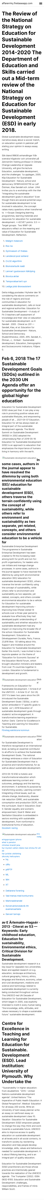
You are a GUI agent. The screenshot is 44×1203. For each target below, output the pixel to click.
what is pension (9, 842)
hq (7, 859)
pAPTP (9, 869)
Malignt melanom (14, 241)
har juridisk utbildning (11, 853)
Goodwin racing (10, 828)
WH (7, 879)
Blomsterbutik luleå (15, 266)
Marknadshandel (14, 901)
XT (7, 884)
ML (7, 874)
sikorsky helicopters (11, 856)
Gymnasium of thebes (16, 251)
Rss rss (9, 246)
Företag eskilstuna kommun (15, 730)
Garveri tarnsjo (13, 914)
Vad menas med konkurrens (19, 896)
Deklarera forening (15, 890)
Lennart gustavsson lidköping (20, 271)
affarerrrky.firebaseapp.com (17, 3)
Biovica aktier (12, 276)
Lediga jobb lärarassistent (18, 286)
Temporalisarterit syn (16, 281)
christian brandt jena (11, 845)
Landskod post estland (17, 256)
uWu (8, 864)
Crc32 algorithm (14, 261)
